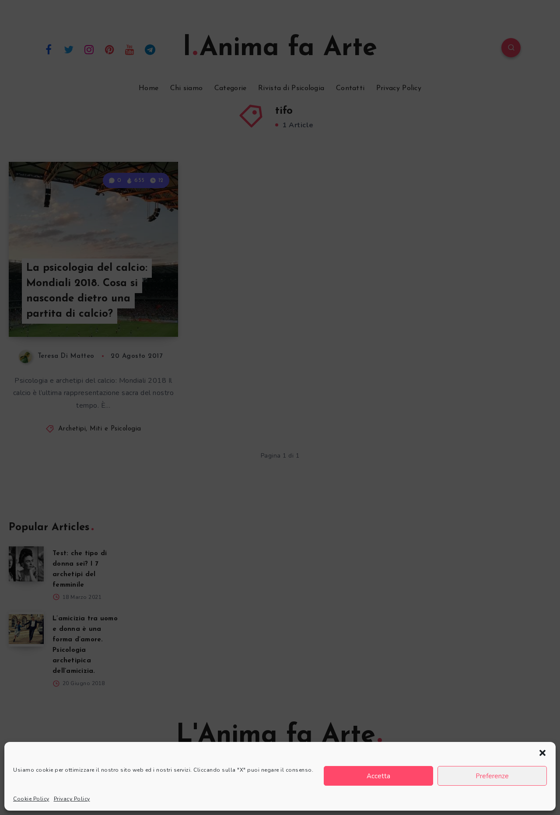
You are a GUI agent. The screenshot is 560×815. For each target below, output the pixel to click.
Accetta (378, 776)
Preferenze (492, 776)
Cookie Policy (31, 798)
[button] (542, 753)
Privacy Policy (72, 798)
